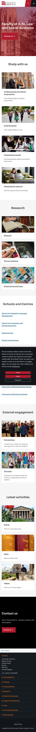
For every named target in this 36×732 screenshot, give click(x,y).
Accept (18, 372)
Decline (18, 376)
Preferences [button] (16, 366)
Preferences (18, 380)
